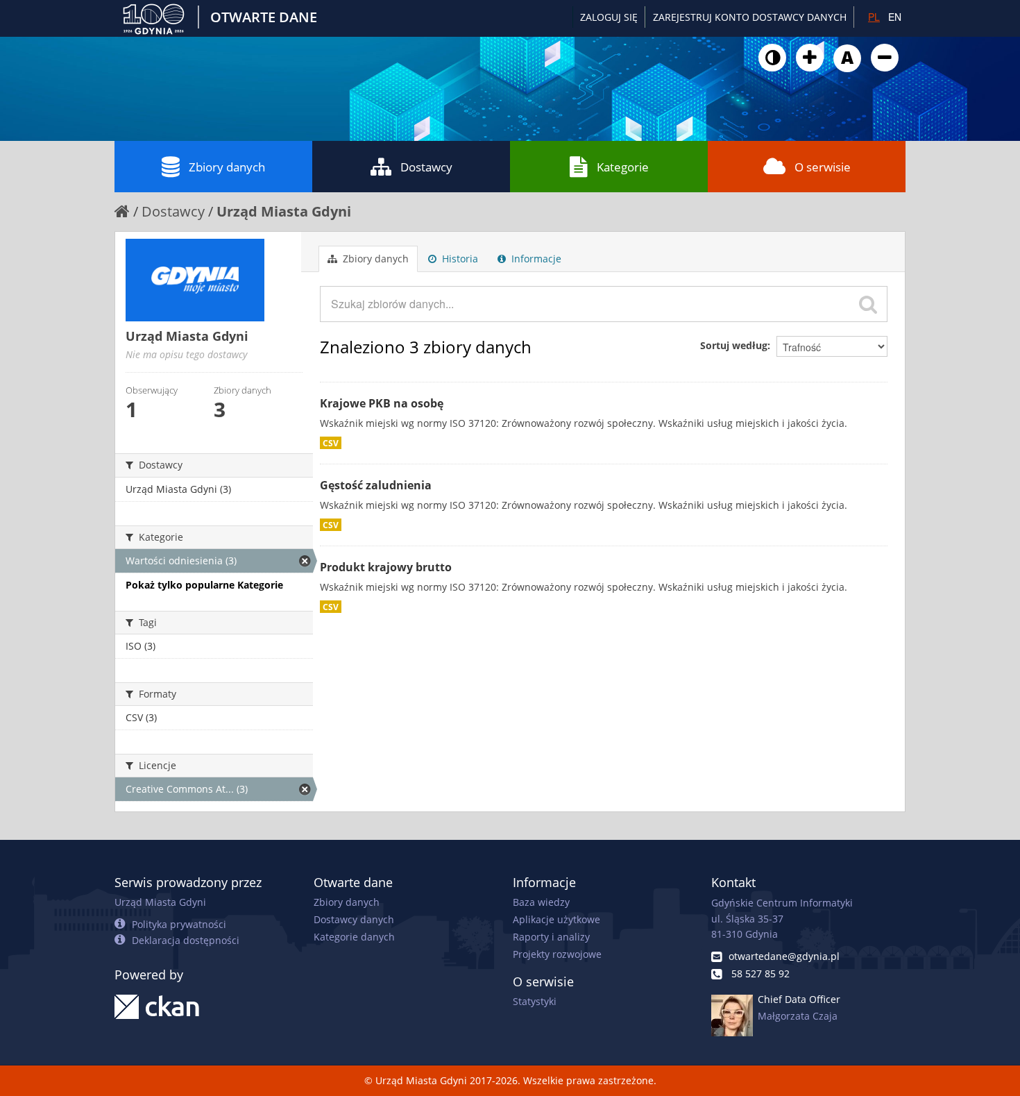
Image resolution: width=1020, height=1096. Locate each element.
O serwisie (822, 167)
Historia (458, 258)
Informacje (535, 258)
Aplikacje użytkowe (556, 919)
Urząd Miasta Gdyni (283, 211)
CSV (331, 442)
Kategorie (623, 167)
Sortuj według (733, 345)
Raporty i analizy (551, 936)
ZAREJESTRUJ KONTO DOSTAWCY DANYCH (750, 17)
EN (894, 17)
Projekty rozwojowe (557, 954)
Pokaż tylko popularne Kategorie (204, 584)
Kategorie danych (354, 936)
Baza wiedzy (541, 902)
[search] (868, 304)
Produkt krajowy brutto (386, 567)
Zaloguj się (609, 17)
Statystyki (534, 1001)
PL (874, 17)
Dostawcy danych (354, 919)
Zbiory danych (227, 167)
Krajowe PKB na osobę (381, 403)
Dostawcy (426, 167)
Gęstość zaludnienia (376, 485)
